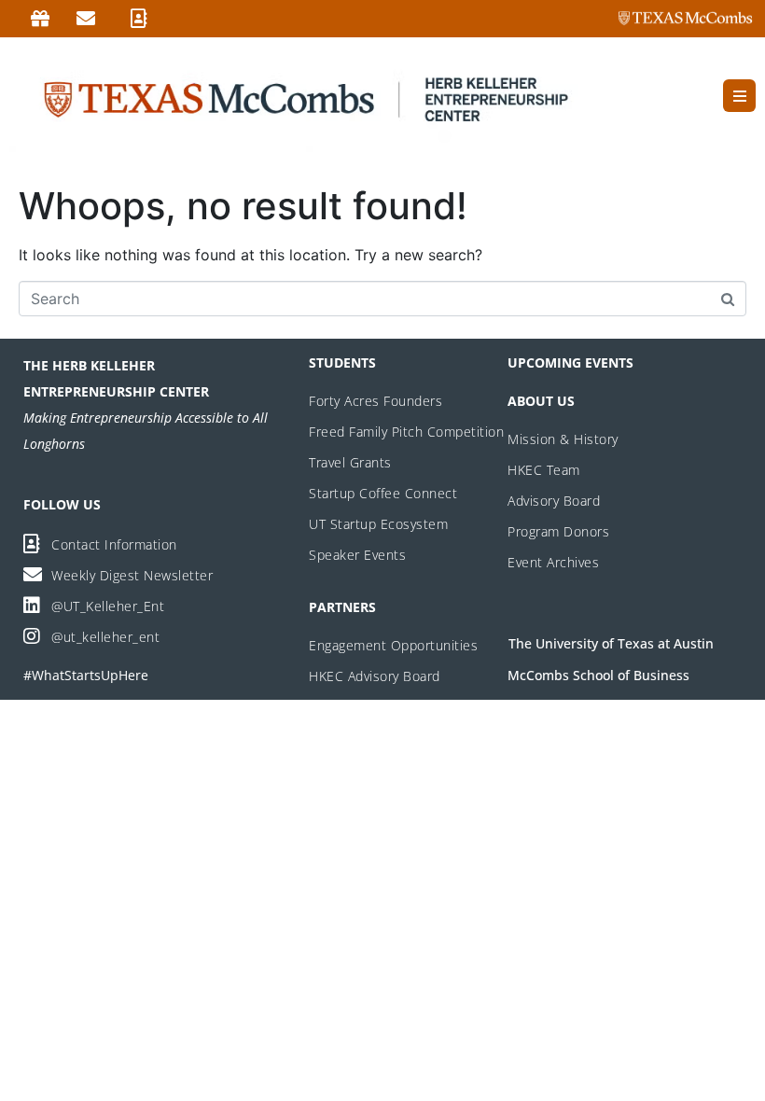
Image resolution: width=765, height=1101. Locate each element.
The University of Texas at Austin (611, 643)
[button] (739, 95)
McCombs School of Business (598, 675)
